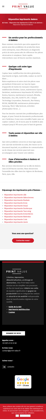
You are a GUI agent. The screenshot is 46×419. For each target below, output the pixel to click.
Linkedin (10, 367)
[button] (23, 382)
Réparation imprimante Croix (15, 219)
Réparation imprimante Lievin (16, 222)
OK (17, 416)
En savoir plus (25, 416)
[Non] (43, 411)
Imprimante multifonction (19, 309)
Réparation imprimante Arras (15, 203)
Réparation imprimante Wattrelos (17, 217)
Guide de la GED (15, 307)
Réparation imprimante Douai (16, 206)
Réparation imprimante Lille (15, 195)
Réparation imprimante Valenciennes (19, 198)
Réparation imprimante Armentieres (18, 214)
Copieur (12, 312)
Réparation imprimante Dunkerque (18, 208)
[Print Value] (23, 6)
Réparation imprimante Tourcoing (17, 211)
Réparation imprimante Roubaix (17, 200)
